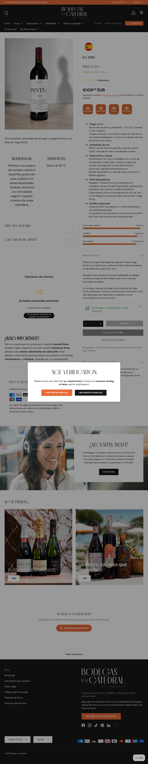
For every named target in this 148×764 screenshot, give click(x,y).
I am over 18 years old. (56, 392)
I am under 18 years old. (91, 392)
